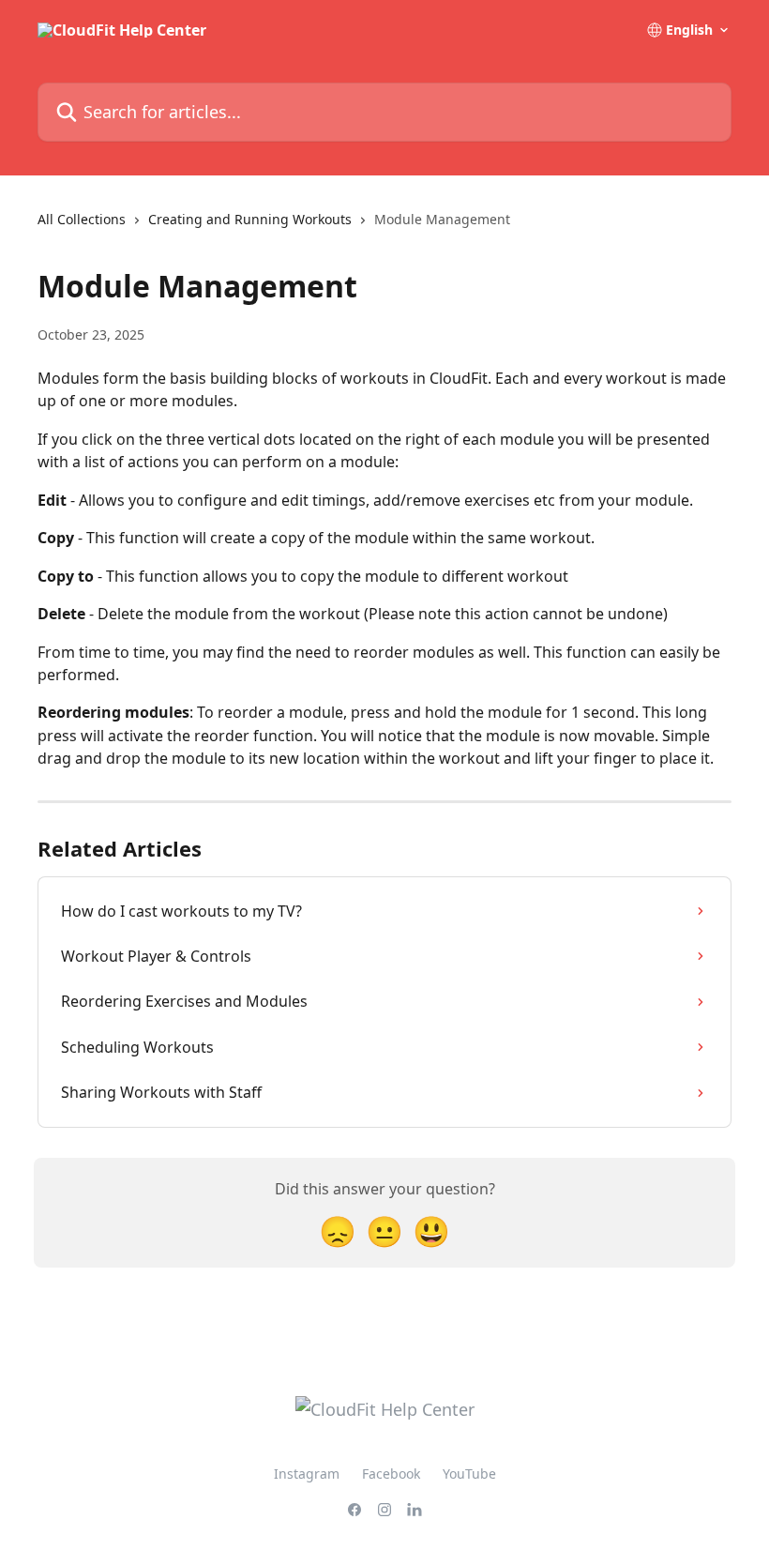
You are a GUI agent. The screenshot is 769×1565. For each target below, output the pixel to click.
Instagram (306, 1473)
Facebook (391, 1473)
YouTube (469, 1473)
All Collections (82, 219)
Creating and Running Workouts (250, 219)
